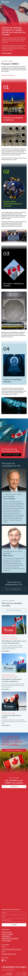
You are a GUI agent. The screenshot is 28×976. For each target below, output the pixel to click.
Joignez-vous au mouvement (10, 938)
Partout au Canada (7, 934)
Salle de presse (6, 940)
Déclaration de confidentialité (9, 973)
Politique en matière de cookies (21, 973)
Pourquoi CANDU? (7, 932)
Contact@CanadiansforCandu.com (12, 949)
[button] (25, 2)
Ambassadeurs (6, 936)
